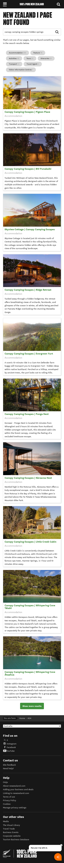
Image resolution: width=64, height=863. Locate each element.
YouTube (11, 751)
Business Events (10, 832)
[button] (5, 4)
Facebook (11, 747)
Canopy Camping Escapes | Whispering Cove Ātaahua (30, 673)
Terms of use (9, 797)
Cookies (7, 804)
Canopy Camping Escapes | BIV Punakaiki (28, 168)
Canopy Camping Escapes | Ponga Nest (27, 414)
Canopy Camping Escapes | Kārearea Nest (28, 477)
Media (6, 821)
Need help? (8, 768)
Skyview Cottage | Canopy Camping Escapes (30, 229)
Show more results (32, 706)
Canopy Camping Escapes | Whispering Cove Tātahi (30, 607)
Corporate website (12, 836)
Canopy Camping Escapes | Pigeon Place (27, 111)
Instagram (11, 743)
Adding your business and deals (18, 789)
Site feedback (9, 765)
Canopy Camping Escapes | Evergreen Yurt (29, 353)
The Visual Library (11, 825)
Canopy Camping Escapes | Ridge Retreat (28, 289)
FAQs (5, 782)
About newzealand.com (14, 786)
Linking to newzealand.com (16, 793)
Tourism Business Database (16, 839)
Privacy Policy (9, 800)
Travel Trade (9, 828)
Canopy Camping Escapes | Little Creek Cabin (30, 541)
